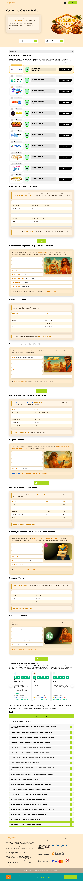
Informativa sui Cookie (43, 840)
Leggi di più (16, 693)
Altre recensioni (24, 699)
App (59, 2)
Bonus (54, 2)
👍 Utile (16, 697)
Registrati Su (65, 69)
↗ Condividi (21, 697)
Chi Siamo (40, 836)
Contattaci (40, 838)
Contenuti (13, 51)
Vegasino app (16, 473)
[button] (41, 716)
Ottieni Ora (70, 877)
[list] (41, 686)
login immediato (17, 233)
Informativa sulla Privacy (64, 836)
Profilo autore (17, 699)
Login (49, 2)
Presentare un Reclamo (64, 840)
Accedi (73, 2)
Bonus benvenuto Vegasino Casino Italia (23, 403)
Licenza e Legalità (62, 838)
